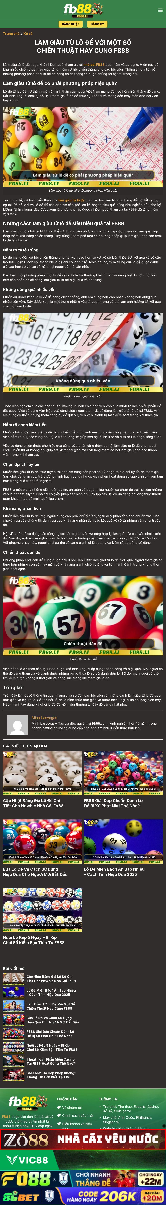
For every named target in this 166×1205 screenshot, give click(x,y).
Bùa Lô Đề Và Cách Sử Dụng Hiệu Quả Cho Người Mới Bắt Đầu (35, 872)
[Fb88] (83, 10)
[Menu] (160, 10)
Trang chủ (11, 34)
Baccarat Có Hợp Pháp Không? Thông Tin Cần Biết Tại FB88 (51, 1075)
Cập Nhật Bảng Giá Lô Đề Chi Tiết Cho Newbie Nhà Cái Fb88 (33, 803)
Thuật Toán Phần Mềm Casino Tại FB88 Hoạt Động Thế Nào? (51, 1061)
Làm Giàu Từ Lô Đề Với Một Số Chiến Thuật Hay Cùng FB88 (51, 1006)
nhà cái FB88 (94, 65)
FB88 (6, 1117)
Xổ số (28, 34)
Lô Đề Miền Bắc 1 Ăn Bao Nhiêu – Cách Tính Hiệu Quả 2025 (114, 872)
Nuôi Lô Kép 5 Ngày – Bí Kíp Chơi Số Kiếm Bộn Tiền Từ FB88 (34, 940)
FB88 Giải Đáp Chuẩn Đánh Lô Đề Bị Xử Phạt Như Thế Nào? (113, 803)
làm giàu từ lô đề (71, 200)
